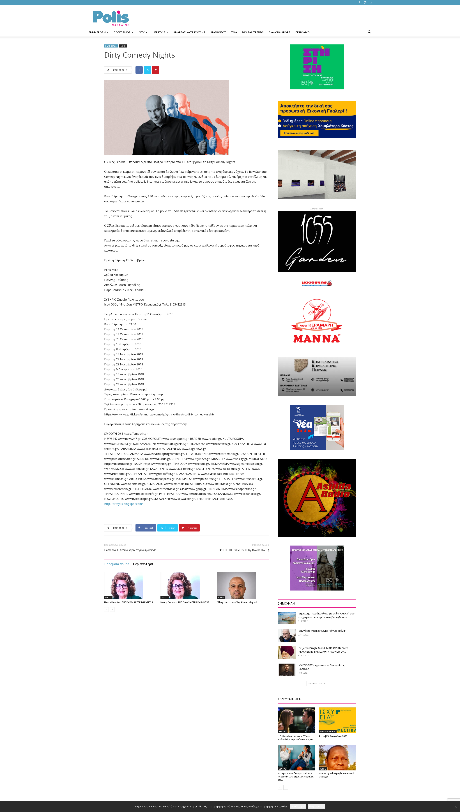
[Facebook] (359, 2)
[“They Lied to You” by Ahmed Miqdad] (243, 585)
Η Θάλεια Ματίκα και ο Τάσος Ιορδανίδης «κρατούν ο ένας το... (296, 737)
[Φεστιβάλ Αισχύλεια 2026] (337, 720)
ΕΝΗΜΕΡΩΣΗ (97, 32)
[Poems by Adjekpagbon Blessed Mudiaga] (337, 757)
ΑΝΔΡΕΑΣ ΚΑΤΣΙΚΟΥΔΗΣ (189, 32)
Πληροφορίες (316, 806)
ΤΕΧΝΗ (123, 46)
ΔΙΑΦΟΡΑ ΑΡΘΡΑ (279, 32)
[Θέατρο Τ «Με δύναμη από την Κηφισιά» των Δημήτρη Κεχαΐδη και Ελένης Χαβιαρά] (296, 757)
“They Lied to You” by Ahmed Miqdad (237, 602)
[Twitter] (371, 2)
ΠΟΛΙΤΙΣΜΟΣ (122, 32)
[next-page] (112, 609)
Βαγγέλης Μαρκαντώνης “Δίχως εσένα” (322, 630)
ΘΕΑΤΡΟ (282, 731)
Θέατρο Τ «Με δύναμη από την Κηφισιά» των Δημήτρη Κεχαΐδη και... (296, 776)
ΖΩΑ (234, 32)
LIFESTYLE (159, 32)
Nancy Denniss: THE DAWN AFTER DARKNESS (128, 602)
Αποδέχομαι (298, 806)
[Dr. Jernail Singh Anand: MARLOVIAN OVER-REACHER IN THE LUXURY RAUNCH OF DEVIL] (287, 652)
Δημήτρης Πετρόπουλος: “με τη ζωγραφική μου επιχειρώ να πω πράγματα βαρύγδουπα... (326, 615)
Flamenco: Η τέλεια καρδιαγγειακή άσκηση (130, 550)
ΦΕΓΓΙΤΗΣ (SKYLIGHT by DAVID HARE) (244, 550)
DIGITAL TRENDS (252, 32)
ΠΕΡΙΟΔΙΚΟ (302, 32)
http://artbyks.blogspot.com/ (123, 504)
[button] (369, 32)
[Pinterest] (155, 70)
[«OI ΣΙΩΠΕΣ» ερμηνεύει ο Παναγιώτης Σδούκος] (287, 670)
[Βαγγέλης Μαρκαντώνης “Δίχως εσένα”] (287, 635)
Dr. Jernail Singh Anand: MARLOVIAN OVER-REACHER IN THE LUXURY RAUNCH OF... (323, 649)
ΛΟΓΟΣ (108, 597)
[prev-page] (106, 609)
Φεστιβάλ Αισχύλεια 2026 (333, 736)
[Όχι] (455, 807)
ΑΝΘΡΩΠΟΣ (218, 32)
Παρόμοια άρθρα (116, 564)
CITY (141, 32)
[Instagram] (365, 2)
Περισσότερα (143, 564)
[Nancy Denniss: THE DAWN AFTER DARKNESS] (130, 585)
